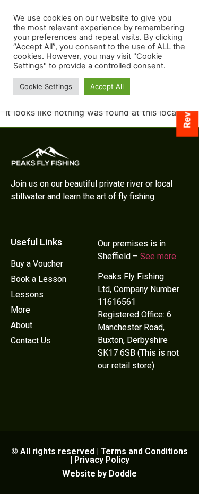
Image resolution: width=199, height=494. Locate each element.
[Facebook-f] (120, 396)
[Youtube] (136, 396)
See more (158, 256)
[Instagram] (153, 396)
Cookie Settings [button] (46, 86)
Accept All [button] (107, 86)
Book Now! (100, 481)
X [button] (192, 460)
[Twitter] (103, 396)
